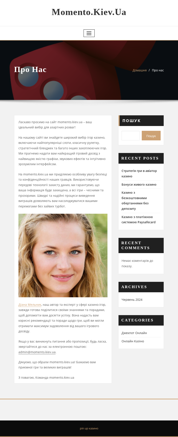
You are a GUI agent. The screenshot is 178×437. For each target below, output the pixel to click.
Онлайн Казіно (133, 341)
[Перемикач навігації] (89, 33)
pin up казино (89, 428)
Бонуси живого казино (139, 184)
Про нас (158, 70)
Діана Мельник (29, 305)
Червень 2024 (132, 299)
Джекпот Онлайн (134, 333)
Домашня (140, 70)
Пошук (131, 120)
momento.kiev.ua (89, 12)
